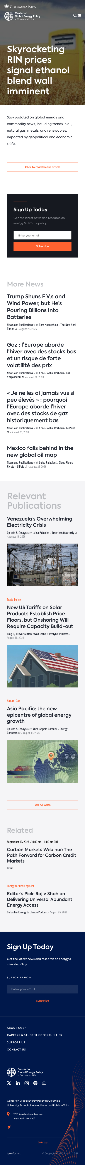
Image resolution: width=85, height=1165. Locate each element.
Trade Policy (14, 599)
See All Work (43, 805)
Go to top (43, 1142)
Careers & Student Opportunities (34, 1035)
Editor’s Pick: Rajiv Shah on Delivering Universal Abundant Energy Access (39, 899)
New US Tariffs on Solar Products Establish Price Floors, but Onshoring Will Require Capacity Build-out (40, 617)
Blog (9, 634)
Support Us (16, 1042)
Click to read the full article (42, 167)
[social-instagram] (26, 1083)
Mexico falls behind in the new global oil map (40, 451)
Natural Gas (13, 701)
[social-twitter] (9, 1083)
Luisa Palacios (47, 462)
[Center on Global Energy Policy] (22, 16)
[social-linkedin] (18, 1083)
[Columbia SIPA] (20, 6)
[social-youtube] (44, 1083)
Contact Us (16, 1049)
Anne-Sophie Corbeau (51, 373)
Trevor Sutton (24, 634)
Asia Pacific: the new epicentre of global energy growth (39, 715)
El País (21, 466)
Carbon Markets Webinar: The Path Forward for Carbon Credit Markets (41, 855)
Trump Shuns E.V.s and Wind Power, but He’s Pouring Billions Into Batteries (36, 307)
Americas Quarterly (63, 533)
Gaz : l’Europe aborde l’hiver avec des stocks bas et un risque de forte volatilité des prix (41, 355)
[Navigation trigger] (77, 15)
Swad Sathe (39, 634)
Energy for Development (20, 886)
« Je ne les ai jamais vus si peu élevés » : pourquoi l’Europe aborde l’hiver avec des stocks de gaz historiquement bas (40, 406)
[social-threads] (35, 1083)
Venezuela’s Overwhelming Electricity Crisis (39, 522)
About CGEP (16, 1028)
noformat (15, 1153)
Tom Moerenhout (48, 325)
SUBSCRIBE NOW (19, 977)
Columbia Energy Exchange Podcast (27, 912)
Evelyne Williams (58, 634)
